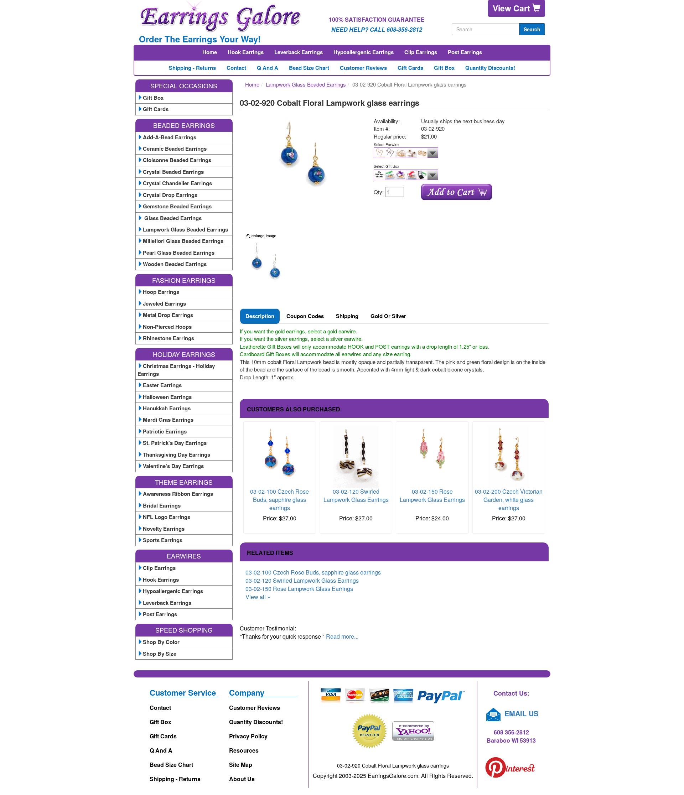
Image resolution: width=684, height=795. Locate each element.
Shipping (347, 316)
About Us (242, 779)
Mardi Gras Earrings (168, 420)
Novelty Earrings (164, 528)
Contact (236, 68)
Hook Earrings (246, 52)
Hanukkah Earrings (167, 408)
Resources (244, 750)
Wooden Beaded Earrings (175, 264)
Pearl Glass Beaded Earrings (178, 252)
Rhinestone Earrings (168, 338)
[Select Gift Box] (458, 175)
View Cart (512, 8)
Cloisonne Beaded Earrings (177, 160)
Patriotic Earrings (165, 431)
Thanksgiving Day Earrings (176, 454)
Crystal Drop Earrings (170, 195)
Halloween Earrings (167, 397)
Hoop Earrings (161, 292)
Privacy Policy (248, 736)
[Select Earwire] (458, 153)
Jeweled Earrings (164, 303)
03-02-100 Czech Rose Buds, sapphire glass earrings (279, 499)
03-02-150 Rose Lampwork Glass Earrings (432, 495)
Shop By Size (159, 654)
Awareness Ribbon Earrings (178, 494)
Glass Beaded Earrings (172, 218)
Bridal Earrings (162, 505)
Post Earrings (465, 52)
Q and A (267, 68)
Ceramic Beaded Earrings (175, 148)
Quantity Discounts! (490, 68)
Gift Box (444, 68)
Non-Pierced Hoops (167, 327)
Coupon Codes (305, 316)
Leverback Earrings (298, 52)
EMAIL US (520, 713)
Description (259, 316)
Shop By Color (161, 642)
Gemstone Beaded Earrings (177, 206)
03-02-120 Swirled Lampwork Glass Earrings (356, 495)
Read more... (342, 636)
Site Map (240, 764)
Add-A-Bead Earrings (169, 137)
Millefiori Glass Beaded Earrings (183, 241)
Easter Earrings (162, 385)
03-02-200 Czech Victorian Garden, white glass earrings (509, 499)
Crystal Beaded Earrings (173, 172)
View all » (257, 597)
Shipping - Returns (192, 68)
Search (532, 29)
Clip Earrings (420, 52)
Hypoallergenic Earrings (363, 52)
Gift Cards (410, 68)
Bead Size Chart (309, 68)
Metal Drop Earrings (168, 315)
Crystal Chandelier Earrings (177, 183)
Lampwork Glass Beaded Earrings (185, 229)
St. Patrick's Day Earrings (175, 443)
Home (209, 52)
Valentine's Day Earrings (173, 466)
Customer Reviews (363, 68)
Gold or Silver (388, 316)
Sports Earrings (162, 540)
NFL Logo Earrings (166, 517)
